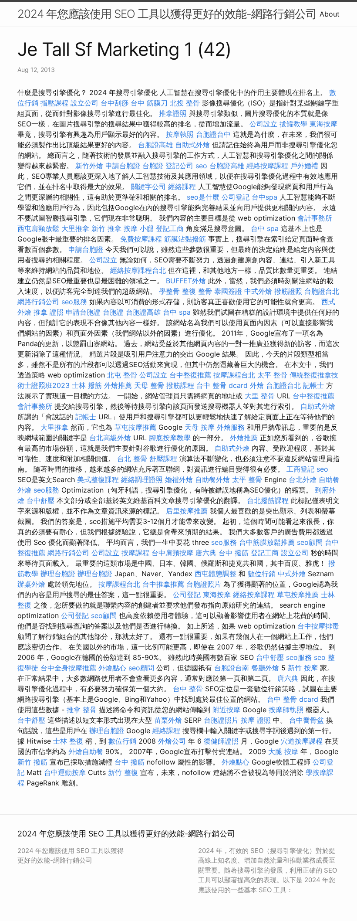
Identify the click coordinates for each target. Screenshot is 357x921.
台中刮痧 (114, 103)
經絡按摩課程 (267, 165)
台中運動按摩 (65, 772)
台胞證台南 (231, 667)
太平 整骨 (272, 374)
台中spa (264, 197)
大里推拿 (75, 228)
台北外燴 (303, 479)
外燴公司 (172, 741)
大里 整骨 (260, 395)
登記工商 (170, 228)
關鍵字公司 (148, 186)
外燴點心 (112, 667)
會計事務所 (314, 218)
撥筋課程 (180, 385)
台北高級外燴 (110, 437)
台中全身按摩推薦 (68, 667)
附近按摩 (226, 709)
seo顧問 (310, 542)
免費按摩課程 (141, 238)
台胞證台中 (213, 134)
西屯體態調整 (215, 573)
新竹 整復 (123, 772)
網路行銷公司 (38, 301)
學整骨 (169, 291)
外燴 (257, 385)
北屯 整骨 (122, 374)
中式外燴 (258, 291)
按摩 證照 (256, 720)
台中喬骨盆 (306, 720)
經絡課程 (182, 186)
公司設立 (263, 123)
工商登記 (300, 469)
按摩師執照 (286, 709)
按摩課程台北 (234, 374)
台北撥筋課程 (268, 500)
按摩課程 (135, 552)
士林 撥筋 (87, 385)
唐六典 (205, 552)
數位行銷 (262, 573)
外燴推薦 (118, 385)
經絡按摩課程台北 (138, 270)
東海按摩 (323, 123)
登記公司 (179, 165)
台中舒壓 (40, 500)
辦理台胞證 (57, 573)
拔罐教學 (293, 123)
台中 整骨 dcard (222, 385)
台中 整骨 (188, 688)
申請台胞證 (122, 165)
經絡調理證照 (142, 479)
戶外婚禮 (304, 165)
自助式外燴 (192, 144)
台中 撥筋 (234, 552)
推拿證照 (173, 113)
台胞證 (152, 165)
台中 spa (265, 228)
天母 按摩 (200, 427)
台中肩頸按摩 (172, 552)
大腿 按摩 (283, 751)
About (330, 14)
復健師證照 (221, 741)
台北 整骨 (132, 458)
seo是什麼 (203, 197)
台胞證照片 (203, 584)
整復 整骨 (197, 291)
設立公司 (84, 103)
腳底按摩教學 (170, 437)
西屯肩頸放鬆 (38, 228)
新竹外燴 (89, 165)
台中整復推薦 (190, 374)
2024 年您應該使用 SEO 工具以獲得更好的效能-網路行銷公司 (167, 13)
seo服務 (74, 301)
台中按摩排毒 (318, 626)
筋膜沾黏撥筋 (185, 238)
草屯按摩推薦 (135, 427)
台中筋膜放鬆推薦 (267, 542)
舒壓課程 (163, 458)
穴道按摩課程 (302, 741)
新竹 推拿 (106, 228)
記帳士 (313, 385)
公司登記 (235, 197)
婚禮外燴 (179, 479)
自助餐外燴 (212, 479)
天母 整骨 (149, 385)
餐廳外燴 (265, 667)
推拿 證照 (49, 312)
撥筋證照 (288, 291)
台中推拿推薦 (163, 584)
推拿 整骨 (82, 709)
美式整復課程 (98, 479)
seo (201, 165)
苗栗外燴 (168, 720)
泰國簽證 (228, 291)
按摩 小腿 (139, 228)
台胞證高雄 (155, 144)
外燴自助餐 (85, 751)
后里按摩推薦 (187, 510)
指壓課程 (54, 103)
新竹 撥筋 (32, 762)
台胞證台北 (321, 291)
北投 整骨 (185, 103)
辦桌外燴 (31, 584)
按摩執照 (180, 134)
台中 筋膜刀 (149, 103)
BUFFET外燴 (186, 280)
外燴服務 (231, 427)
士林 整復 (68, 741)
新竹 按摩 (303, 667)
